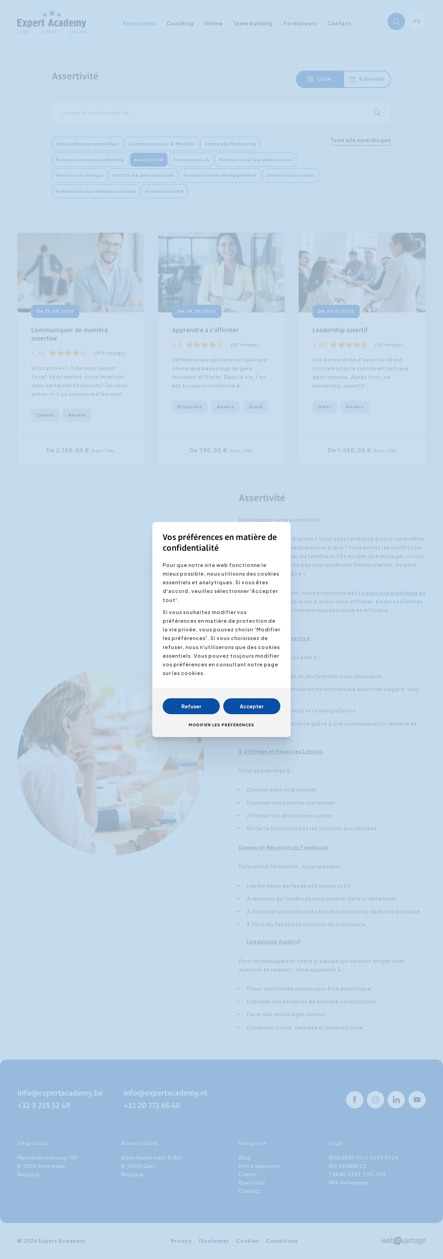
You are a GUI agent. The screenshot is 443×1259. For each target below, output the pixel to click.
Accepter (252, 706)
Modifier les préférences (221, 724)
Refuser (191, 706)
